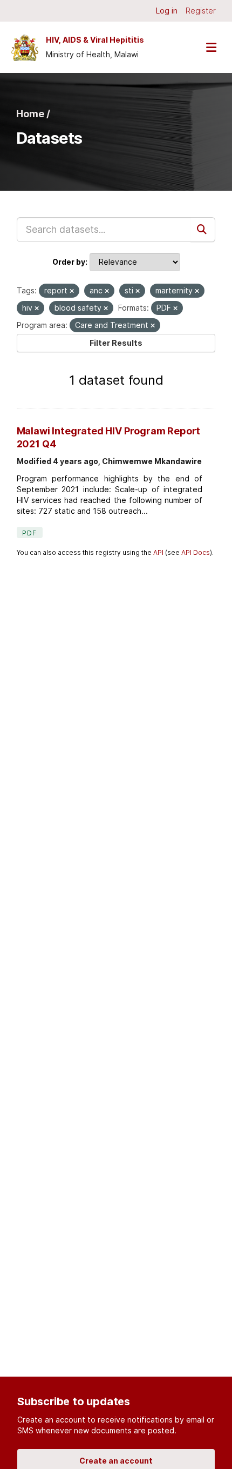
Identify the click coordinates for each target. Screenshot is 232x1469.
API (158, 552)
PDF (29, 533)
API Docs (195, 552)
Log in (167, 10)
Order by (68, 261)
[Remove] (72, 291)
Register (201, 10)
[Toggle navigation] (211, 47)
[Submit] (202, 229)
